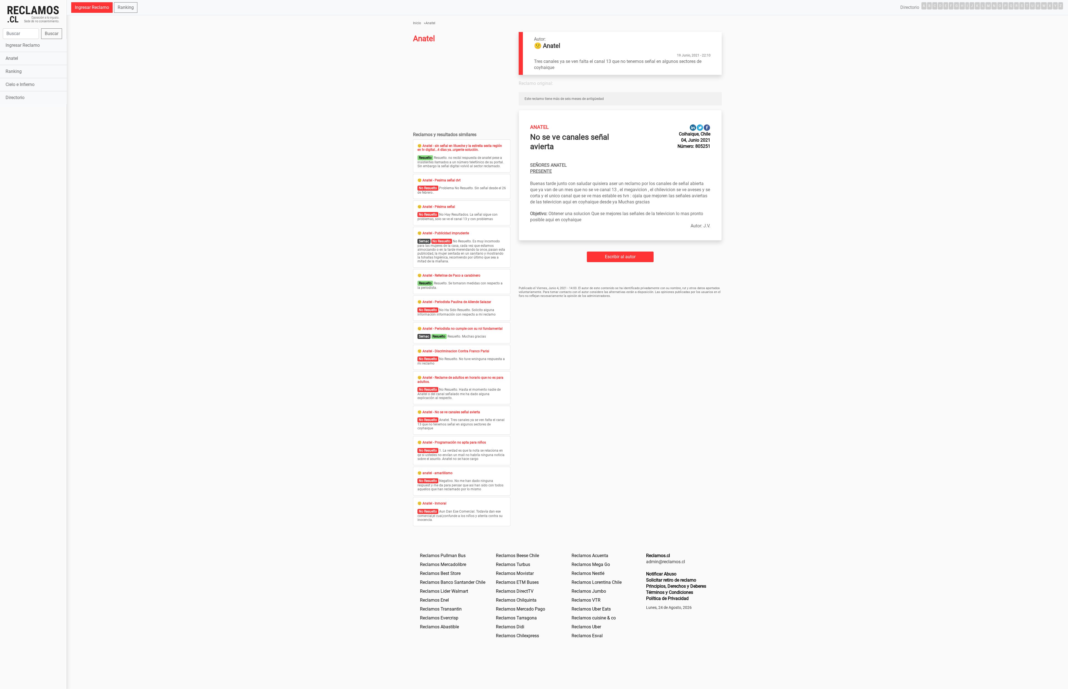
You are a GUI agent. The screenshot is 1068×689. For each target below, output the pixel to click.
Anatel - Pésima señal (438, 207)
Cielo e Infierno (20, 84)
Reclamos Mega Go (591, 564)
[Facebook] (706, 127)
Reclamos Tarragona (516, 618)
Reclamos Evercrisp (439, 618)
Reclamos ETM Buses (517, 582)
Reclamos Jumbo (589, 591)
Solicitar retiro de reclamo (671, 580)
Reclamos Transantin (441, 609)
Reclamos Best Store (440, 573)
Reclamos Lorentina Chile (597, 582)
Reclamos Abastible (439, 626)
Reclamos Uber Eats (591, 609)
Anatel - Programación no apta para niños (454, 442)
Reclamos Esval (587, 635)
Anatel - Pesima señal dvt (441, 180)
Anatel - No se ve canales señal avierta (451, 412)
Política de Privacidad (667, 598)
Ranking (14, 71)
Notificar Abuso (661, 574)
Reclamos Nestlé (588, 573)
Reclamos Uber (586, 626)
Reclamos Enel (434, 600)
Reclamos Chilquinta (516, 600)
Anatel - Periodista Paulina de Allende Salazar (456, 302)
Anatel (12, 58)
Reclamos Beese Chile (517, 555)
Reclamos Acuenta (590, 555)
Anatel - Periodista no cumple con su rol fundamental (462, 329)
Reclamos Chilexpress (517, 635)
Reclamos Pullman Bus (443, 555)
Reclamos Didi (510, 626)
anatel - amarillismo (437, 473)
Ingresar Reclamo (23, 45)
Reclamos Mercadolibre (443, 564)
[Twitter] (699, 127)
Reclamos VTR (586, 600)
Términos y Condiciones (669, 592)
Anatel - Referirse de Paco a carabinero (451, 275)
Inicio (417, 23)
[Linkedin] (692, 127)
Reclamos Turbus (513, 564)
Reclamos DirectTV (514, 591)
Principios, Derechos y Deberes (676, 586)
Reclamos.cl (658, 555)
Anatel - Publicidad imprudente (445, 233)
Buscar (51, 33)
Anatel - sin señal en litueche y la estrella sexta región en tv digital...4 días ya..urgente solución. (459, 148)
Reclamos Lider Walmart (444, 591)
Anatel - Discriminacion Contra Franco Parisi (455, 351)
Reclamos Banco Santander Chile (452, 582)
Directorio (15, 97)
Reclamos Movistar (515, 573)
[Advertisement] (33, 193)
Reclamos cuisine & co (594, 618)
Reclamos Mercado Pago (520, 609)
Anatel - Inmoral (434, 503)
